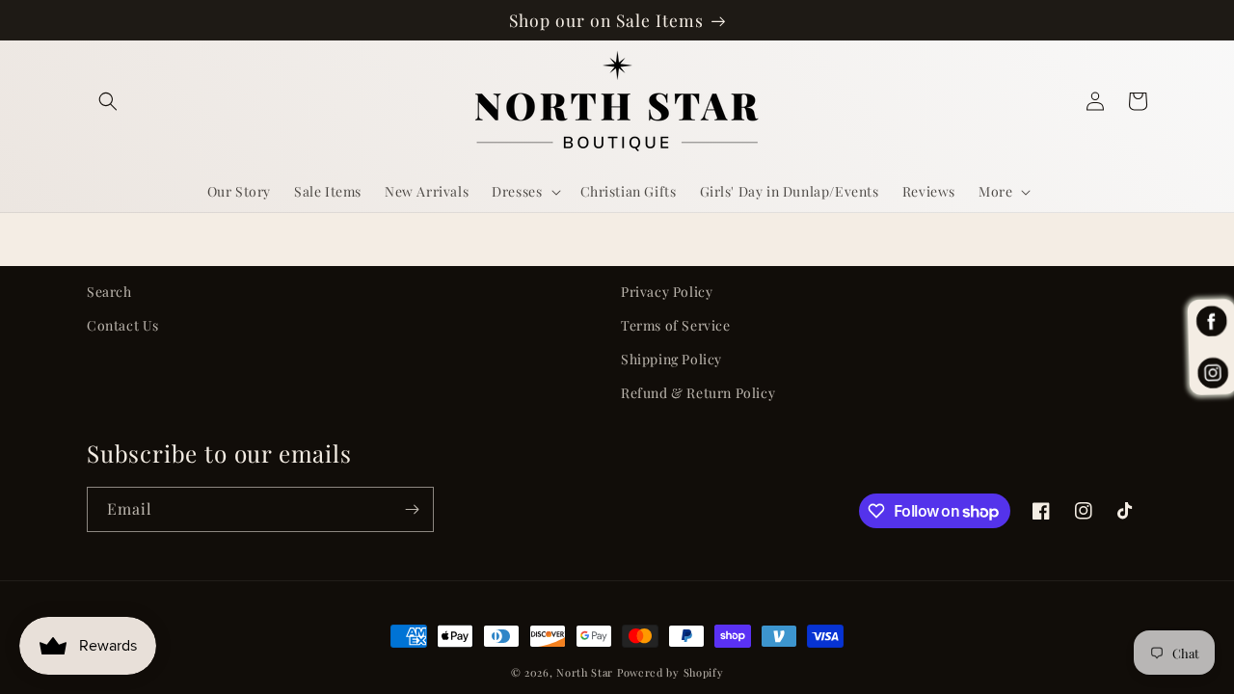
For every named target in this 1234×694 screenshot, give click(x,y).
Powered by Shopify (670, 672)
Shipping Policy (671, 359)
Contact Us (123, 325)
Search (109, 291)
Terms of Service (676, 325)
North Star (584, 672)
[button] (108, 101)
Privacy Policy (666, 291)
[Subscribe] (411, 509)
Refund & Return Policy (698, 393)
